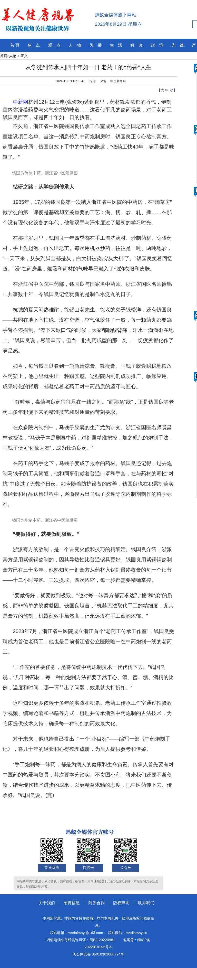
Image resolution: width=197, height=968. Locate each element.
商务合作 (96, 903)
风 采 (95, 45)
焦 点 (34, 45)
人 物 (75, 45)
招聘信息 (71, 903)
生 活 (116, 45)
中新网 (20, 102)
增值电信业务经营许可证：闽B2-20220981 (80, 940)
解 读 (136, 45)
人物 (12, 56)
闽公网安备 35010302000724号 (98, 954)
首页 (3, 56)
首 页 (14, 45)
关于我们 (46, 903)
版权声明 (121, 903)
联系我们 (146, 903)
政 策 (157, 45)
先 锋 (177, 45)
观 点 (54, 45)
